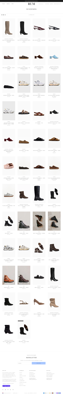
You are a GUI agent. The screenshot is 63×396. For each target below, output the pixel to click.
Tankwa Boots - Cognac (9, 287)
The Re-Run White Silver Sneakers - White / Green (9, 123)
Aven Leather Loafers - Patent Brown (9, 68)
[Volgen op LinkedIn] (13, 389)
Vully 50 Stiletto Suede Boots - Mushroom (54, 314)
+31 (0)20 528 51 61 (32, 378)
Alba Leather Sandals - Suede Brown (39, 179)
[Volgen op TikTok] (10, 389)
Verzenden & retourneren (22, 382)
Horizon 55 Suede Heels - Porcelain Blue (54, 68)
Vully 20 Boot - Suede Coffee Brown (24, 206)
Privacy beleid (21, 379)
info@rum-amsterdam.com (32, 379)
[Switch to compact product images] (5, 15)
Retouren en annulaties (22, 385)
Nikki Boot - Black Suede (24, 341)
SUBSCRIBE (38, 363)
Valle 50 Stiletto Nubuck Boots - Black (24, 41)
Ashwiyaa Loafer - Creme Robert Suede (9, 179)
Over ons (20, 372)
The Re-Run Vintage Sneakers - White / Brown (24, 260)
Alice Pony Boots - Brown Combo (39, 260)
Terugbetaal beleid (21, 380)
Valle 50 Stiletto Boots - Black (54, 287)
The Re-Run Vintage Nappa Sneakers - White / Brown (24, 96)
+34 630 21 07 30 (49, 378)
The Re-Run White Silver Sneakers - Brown (9, 260)
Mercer (9, 121)
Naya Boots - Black (9, 233)
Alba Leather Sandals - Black (39, 150)
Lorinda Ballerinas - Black (8, 95)
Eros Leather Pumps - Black (54, 40)
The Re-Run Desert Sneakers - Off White (54, 96)
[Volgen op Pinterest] (7, 389)
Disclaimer (20, 377)
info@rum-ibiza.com (49, 379)
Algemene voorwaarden (22, 375)
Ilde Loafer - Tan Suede (24, 150)
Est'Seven (8, 176)
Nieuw (3, 3)
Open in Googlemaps (32, 375)
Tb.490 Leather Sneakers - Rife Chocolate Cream (24, 68)
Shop (13, 3)
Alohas (9, 66)
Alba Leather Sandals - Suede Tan (54, 151)
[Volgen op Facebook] (2, 389)
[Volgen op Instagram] (5, 389)
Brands (8, 3)
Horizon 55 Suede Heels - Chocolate (39, 68)
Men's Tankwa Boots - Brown (39, 233)
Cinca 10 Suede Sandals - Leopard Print (24, 314)
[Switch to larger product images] (1, 15)
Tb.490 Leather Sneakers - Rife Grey (9, 206)
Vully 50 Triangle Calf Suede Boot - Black (9, 342)
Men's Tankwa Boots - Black (54, 233)
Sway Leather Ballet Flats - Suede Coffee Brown (24, 179)
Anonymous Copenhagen (39, 66)
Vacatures (20, 374)
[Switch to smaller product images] (3, 15)
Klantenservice (21, 383)
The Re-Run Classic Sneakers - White (39, 96)
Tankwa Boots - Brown (23, 287)
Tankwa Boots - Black (23, 233)
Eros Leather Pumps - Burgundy (39, 40)
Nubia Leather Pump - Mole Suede (39, 314)
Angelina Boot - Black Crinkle (54, 205)
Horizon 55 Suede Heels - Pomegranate (9, 151)
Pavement (23, 121)
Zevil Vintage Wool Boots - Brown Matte (54, 260)
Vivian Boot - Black (39, 205)
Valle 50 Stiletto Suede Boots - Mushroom (8, 41)
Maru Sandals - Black (39, 287)
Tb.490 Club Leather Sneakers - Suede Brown (54, 179)
